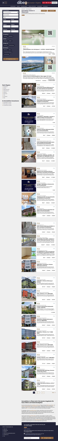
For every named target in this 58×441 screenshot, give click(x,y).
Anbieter (4, 38)
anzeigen (11, 58)
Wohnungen (13, 6)
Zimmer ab (5, 29)
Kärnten (4, 88)
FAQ (4, 436)
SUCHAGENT (44, 10)
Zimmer (23, 406)
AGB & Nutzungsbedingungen (9, 433)
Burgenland (5, 86)
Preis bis (12, 19)
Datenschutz (6, 434)
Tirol (4, 95)
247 (43, 392)
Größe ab (4, 24)
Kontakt (5, 431)
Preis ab (4, 19)
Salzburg (4, 92)
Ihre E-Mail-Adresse (26, 436)
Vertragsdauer (5, 34)
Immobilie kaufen (33, 410)
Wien (4, 97)
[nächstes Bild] (35, 101)
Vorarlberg (5, 96)
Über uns (5, 429)
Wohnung (48, 405)
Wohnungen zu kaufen (7, 103)
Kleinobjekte (39, 6)
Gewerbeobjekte (24, 6)
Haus (53, 405)
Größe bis (12, 24)
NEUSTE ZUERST (52, 10)
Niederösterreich (6, 89)
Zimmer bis (13, 29)
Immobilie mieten (32, 415)
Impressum (5, 430)
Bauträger (45, 6)
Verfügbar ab (5, 43)
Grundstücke (35, 406)
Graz (29, 408)
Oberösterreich (6, 90)
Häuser (18, 6)
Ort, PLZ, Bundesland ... (6, 10)
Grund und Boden (32, 6)
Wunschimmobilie (38, 419)
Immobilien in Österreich (35, 405)
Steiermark (5, 93)
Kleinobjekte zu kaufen (7, 102)
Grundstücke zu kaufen (7, 105)
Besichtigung (5, 47)
